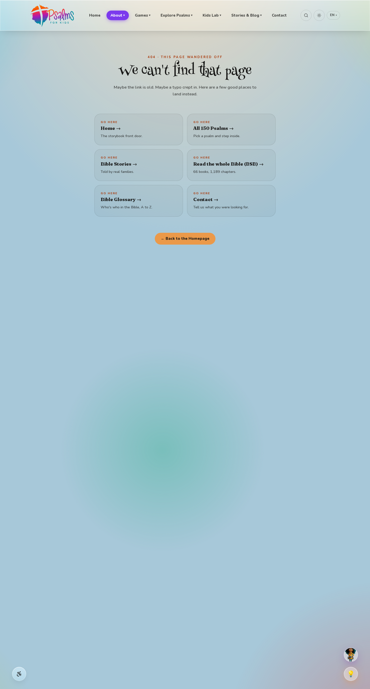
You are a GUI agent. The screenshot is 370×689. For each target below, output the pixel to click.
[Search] (306, 15)
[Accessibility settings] (19, 674)
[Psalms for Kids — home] (52, 15)
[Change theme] (319, 15)
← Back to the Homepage (185, 238)
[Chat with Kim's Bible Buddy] (351, 655)
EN (333, 15)
